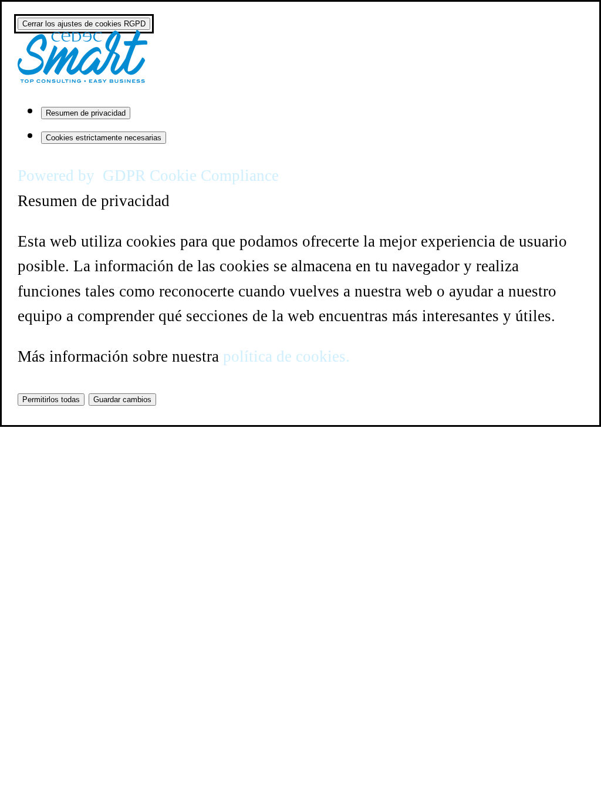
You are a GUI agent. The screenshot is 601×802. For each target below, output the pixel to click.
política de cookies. (286, 356)
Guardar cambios (122, 399)
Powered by (148, 175)
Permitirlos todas (51, 399)
